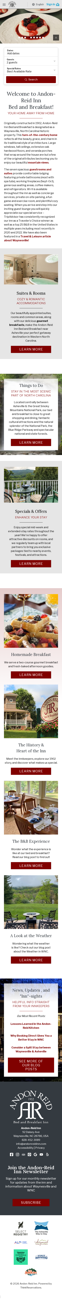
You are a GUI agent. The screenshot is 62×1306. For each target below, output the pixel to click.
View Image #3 (25, 37)
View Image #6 (34, 37)
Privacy (40, 1147)
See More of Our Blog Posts (31, 1065)
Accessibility (25, 1147)
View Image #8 (40, 37)
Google (35, 1154)
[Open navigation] (4, 4)
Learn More (31, 349)
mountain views (38, 162)
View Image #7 (37, 37)
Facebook (11, 1154)
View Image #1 (19, 37)
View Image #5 (31, 37)
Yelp (47, 1154)
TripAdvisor (23, 1154)
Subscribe (31, 1203)
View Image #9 (43, 37)
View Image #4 (28, 37)
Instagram (17, 1154)
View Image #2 (22, 37)
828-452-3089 (31, 1140)
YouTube (41, 1154)
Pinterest (29, 1154)
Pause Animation (56, 38)
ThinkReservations (30, 1287)
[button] (31, 52)
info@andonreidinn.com (31, 1143)
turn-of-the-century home (39, 135)
